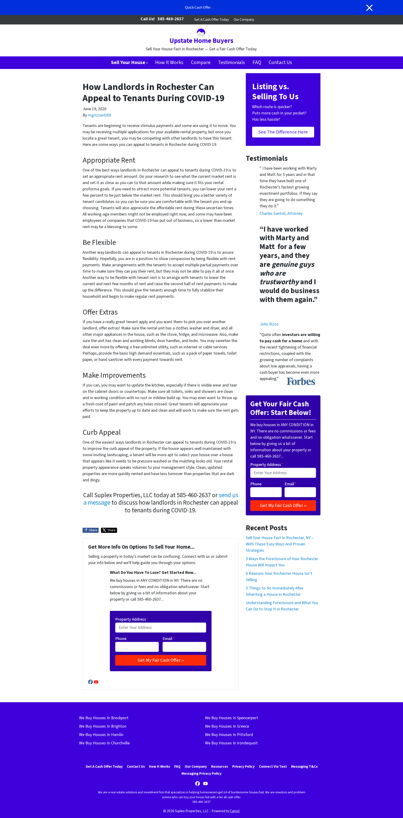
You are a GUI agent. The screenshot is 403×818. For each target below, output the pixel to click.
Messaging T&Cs (304, 766)
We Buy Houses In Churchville (104, 743)
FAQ (257, 62)
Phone (120, 639)
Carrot (235, 811)
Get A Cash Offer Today (211, 19)
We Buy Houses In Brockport (104, 718)
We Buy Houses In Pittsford (229, 735)
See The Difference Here (283, 132)
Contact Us (280, 62)
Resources (219, 766)
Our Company (244, 19)
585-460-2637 (171, 19)
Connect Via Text (273, 766)
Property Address (131, 619)
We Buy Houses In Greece (227, 726)
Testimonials (231, 62)
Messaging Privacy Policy (201, 773)
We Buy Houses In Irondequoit (231, 743)
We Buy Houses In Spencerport (231, 718)
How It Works (169, 62)
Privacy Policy (243, 766)
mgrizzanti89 (99, 115)
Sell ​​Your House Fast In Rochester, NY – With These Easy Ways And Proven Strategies (280, 544)
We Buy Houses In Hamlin (101, 735)
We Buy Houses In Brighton (102, 726)
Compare (201, 62)
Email (168, 639)
